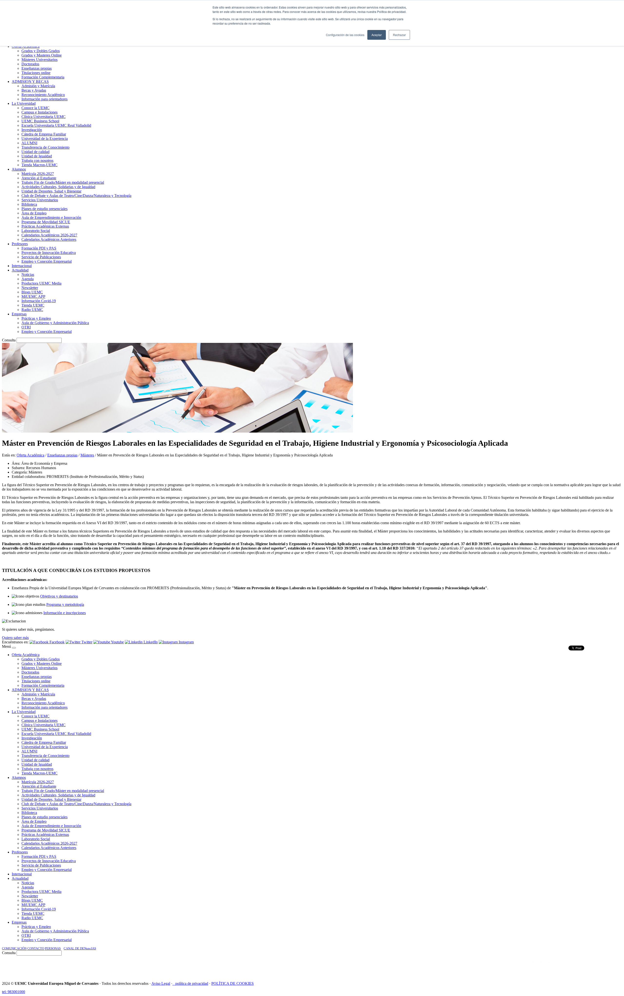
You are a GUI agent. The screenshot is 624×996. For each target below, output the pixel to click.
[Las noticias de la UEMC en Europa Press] (571, 966)
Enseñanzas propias (62, 455)
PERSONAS (53, 948)
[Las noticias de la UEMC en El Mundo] (543, 966)
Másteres (87, 455)
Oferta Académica (30, 455)
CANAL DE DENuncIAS (80, 948)
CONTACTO (35, 948)
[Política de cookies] (173, 983)
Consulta (9, 340)
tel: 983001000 (13, 992)
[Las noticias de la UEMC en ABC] (522, 966)
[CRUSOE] (590, 966)
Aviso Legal (160, 983)
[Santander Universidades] (610, 966)
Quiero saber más (15, 638)
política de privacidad (191, 983)
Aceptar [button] (376, 35)
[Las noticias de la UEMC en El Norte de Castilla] (474, 966)
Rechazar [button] (399, 35)
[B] (14, 647)
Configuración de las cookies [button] (345, 35)
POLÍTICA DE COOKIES (232, 983)
